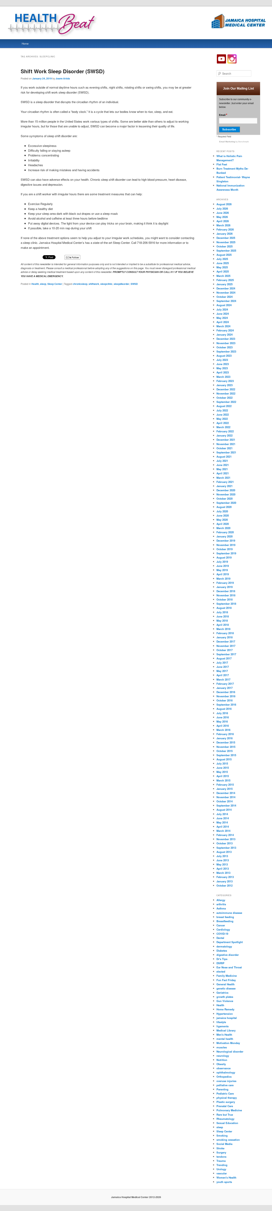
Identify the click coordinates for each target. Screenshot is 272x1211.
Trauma (221, 1161)
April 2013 (222, 868)
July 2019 (222, 562)
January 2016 (224, 738)
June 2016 (222, 717)
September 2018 (226, 604)
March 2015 (223, 780)
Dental (220, 938)
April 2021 (222, 473)
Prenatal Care (224, 1106)
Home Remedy (225, 1009)
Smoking (222, 1135)
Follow (75, 257)
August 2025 (224, 255)
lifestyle (221, 1022)
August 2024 (224, 305)
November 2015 (225, 747)
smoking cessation (228, 1140)
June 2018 (222, 616)
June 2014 (222, 818)
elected (220, 971)
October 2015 (224, 751)
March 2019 (223, 578)
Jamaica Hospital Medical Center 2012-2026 (136, 1197)
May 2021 (222, 469)
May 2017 (222, 671)
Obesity (221, 1064)
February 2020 (225, 532)
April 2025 (222, 271)
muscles (221, 1047)
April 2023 (222, 372)
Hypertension (224, 1014)
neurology (222, 1056)
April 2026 (222, 221)
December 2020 (225, 490)
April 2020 (222, 524)
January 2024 (224, 334)
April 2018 (222, 625)
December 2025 (225, 238)
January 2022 (224, 435)
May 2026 (222, 217)
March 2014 (223, 831)
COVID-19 (222, 934)
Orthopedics (224, 1076)
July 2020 (222, 511)
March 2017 (223, 679)
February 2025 (225, 280)
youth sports (224, 1182)
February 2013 (225, 877)
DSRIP (220, 963)
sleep (43, 284)
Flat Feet (221, 164)
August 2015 (224, 759)
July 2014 (222, 814)
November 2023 (225, 343)
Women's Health (226, 1177)
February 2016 (225, 734)
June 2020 (222, 515)
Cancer (220, 925)
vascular (221, 1173)
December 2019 (225, 540)
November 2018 (225, 595)
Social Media (224, 1144)
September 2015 (226, 755)
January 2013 (224, 881)
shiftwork (94, 284)
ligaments (222, 1026)
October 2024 (224, 297)
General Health (225, 984)
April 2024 (222, 322)
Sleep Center (54, 284)
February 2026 (225, 229)
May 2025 (222, 267)
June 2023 (222, 364)
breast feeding (225, 917)
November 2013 (225, 839)
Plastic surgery (225, 1102)
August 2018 (224, 608)
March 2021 (223, 478)
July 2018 (222, 612)
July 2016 (222, 713)
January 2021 (224, 486)
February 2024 (225, 330)
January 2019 (224, 587)
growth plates (224, 997)
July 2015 (222, 763)
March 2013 (223, 873)
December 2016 (225, 692)
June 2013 (222, 860)
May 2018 (222, 620)
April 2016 (222, 726)
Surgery (221, 1152)
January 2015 (224, 789)
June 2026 (222, 213)
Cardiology (223, 929)
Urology (221, 1169)
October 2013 (224, 843)
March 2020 (223, 528)
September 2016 (226, 704)
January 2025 (224, 284)
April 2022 (222, 423)
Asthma (221, 908)
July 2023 (222, 360)
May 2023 (222, 368)
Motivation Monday (228, 1043)
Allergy (220, 900)
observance (223, 1068)
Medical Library (226, 1030)
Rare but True (224, 1114)
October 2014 (224, 801)
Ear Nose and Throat (229, 967)
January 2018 (224, 637)
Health (35, 284)
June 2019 (222, 566)
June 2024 (222, 313)
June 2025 (222, 263)
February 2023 (225, 381)
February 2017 (225, 684)
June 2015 (222, 768)
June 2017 (222, 667)
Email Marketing (227, 142)
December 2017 (225, 641)
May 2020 (222, 520)
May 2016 (222, 721)
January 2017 (224, 688)
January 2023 (224, 385)
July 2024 (222, 309)
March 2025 (223, 276)
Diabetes (221, 950)
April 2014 (222, 826)
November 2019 (225, 545)
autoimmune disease (229, 913)
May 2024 (222, 318)
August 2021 (224, 456)
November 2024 (225, 292)
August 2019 (224, 557)
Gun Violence (224, 1001)
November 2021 (225, 444)
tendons (221, 1156)
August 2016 (224, 709)
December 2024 (225, 288)
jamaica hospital (226, 1018)
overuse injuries (226, 1081)
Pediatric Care (225, 1093)
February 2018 (225, 633)
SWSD (134, 284)
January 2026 (224, 233)
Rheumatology (225, 1119)
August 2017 (224, 658)
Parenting (222, 1089)
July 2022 (222, 410)
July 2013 (222, 856)
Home (25, 43)
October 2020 (224, 498)
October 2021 (224, 448)
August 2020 (224, 507)
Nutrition (221, 1060)
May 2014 (222, 822)
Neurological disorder (229, 1051)
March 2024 (223, 326)
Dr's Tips (221, 959)
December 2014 (225, 793)
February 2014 (225, 835)
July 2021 (222, 461)
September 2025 (226, 250)
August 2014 (224, 810)
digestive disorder (227, 955)
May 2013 (222, 864)
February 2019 (225, 583)
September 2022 (226, 402)
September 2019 (226, 553)
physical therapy (226, 1098)
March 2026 (223, 225)
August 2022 (224, 406)
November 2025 (225, 242)
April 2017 (222, 675)
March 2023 (223, 377)
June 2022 (222, 414)
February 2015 (225, 784)
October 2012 (224, 885)
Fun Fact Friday (226, 980)
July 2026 (222, 208)
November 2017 (225, 646)
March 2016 (223, 730)
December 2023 (225, 339)
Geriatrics (222, 992)
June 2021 (222, 465)
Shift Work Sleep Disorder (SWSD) (63, 71)
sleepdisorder (121, 284)
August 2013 (224, 852)
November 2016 (225, 696)
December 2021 (225, 439)
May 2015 (222, 772)
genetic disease (226, 988)
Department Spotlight (229, 942)
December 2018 (225, 591)
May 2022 (222, 419)
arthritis (221, 904)
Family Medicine (226, 976)
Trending (221, 1165)
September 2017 (226, 654)
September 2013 (226, 848)
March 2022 (223, 427)
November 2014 (225, 797)
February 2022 (225, 431)
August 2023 (224, 355)
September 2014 (226, 805)
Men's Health (224, 1034)
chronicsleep (80, 284)
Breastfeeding (224, 921)
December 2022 (225, 389)
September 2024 (226, 301)
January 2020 (224, 536)
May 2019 (222, 570)
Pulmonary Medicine (229, 1110)
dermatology (224, 946)
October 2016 (224, 700)
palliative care (225, 1085)
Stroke (220, 1148)
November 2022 (225, 393)
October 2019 (224, 549)
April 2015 (222, 776)
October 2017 (224, 650)
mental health (224, 1039)
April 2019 (222, 574)
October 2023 (224, 347)
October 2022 (224, 397)
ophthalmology (225, 1072)
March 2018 (223, 629)
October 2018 (224, 599)
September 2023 (226, 351)
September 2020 (226, 503)
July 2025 (222, 259)
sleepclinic (106, 284)
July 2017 (222, 662)
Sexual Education (227, 1123)
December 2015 (225, 742)
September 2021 (226, 452)
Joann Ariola (63, 78)
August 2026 (224, 204)
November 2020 (225, 494)
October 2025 (224, 246)
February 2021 (225, 482)
